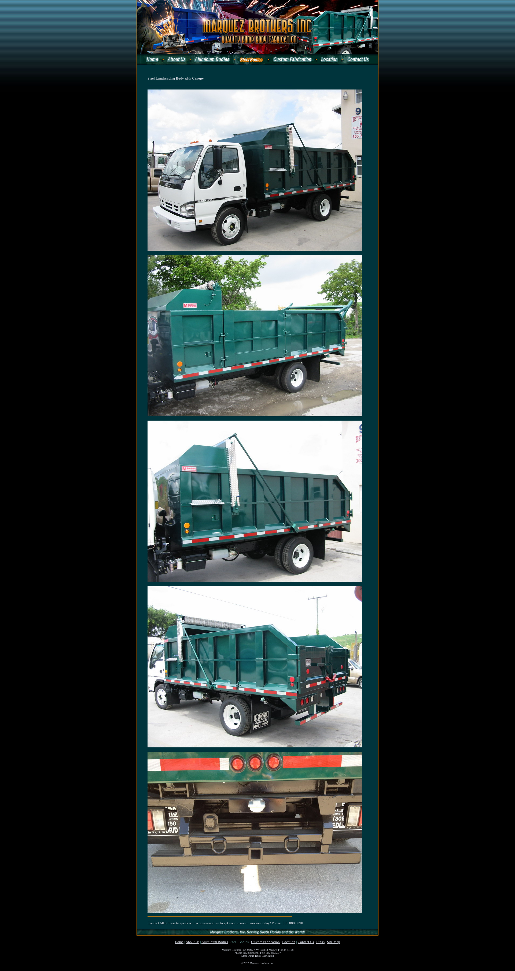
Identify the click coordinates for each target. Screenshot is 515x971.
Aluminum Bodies (214, 942)
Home (179, 942)
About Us (192, 942)
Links (320, 942)
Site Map (333, 942)
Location (288, 942)
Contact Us (306, 942)
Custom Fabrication (265, 942)
